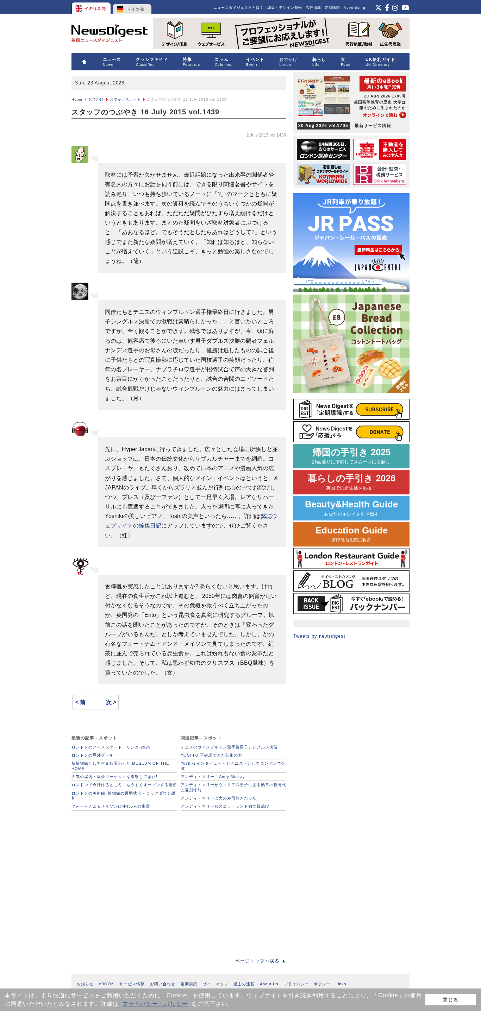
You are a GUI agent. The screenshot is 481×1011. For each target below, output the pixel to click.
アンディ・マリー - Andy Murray (213, 777)
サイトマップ (215, 984)
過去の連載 (244, 984)
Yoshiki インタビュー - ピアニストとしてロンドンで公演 (233, 765)
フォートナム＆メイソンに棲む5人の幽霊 (110, 806)
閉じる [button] (450, 1000)
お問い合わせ (162, 984)
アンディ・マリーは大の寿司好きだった (219, 798)
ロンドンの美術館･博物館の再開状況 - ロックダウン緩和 (123, 795)
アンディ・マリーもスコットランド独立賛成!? (225, 806)
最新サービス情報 (344, 125)
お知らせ (85, 984)
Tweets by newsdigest (319, 636)
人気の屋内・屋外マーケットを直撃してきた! (114, 777)
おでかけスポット (125, 99)
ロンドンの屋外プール (92, 755)
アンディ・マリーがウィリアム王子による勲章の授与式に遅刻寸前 (233, 787)
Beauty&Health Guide (351, 508)
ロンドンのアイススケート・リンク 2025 (110, 747)
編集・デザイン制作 (284, 8)
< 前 (80, 702)
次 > (111, 702)
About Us (269, 984)
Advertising (355, 8)
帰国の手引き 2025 (351, 456)
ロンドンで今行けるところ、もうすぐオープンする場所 (124, 785)
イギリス (91, 7)
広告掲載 (313, 8)
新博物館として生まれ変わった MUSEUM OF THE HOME (120, 765)
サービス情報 (132, 984)
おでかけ (96, 99)
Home (76, 99)
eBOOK (106, 984)
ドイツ (132, 7)
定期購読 (332, 8)
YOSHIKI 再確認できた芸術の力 (211, 755)
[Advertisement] (178, 882)
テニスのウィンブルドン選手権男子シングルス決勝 (229, 747)
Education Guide (352, 534)
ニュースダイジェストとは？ (238, 8)
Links (341, 984)
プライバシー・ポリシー (155, 1004)
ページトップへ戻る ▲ (260, 960)
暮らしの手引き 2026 (351, 482)
